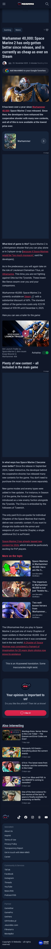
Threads (8, 882)
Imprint (8, 835)
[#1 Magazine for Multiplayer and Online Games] (25, 4)
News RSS (9, 891)
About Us (9, 831)
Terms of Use (10, 840)
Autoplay (36, 352)
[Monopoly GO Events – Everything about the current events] (11, 752)
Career (7, 857)
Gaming (7, 30)
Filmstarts (9, 929)
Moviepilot (9, 934)
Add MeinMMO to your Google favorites (28, 70)
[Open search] (47, 4)
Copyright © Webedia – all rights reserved (16, 943)
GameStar (9, 908)
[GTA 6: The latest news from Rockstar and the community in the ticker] (11, 767)
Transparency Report (14, 848)
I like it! (27, 713)
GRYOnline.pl (10, 921)
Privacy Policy (11, 844)
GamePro (9, 912)
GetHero (8, 917)
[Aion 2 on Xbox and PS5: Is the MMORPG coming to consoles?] (11, 781)
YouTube (8, 887)
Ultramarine (8, 274)
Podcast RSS (10, 895)
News (18, 30)
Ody (9, 63)
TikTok (7, 870)
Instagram (9, 878)
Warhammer (24, 141)
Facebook (9, 874)
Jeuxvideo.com (11, 925)
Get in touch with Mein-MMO (17, 852)
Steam (27, 296)
